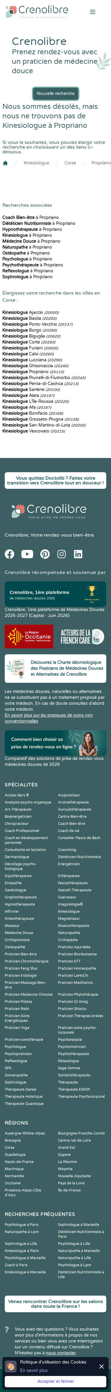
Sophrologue (15, 1082)
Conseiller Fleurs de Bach (79, 838)
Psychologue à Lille (74, 1244)
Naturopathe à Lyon (22, 1232)
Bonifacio (32, 413)
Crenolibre (16, 535)
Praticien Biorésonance (77, 954)
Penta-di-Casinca (40, 383)
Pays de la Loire (71, 1183)
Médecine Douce (19, 933)
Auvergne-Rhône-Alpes (25, 1133)
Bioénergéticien (18, 816)
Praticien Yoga (17, 1028)
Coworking (67, 850)
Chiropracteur (16, 824)
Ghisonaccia (35, 365)
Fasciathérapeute (73, 883)
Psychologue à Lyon (74, 1265)
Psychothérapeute (73, 1054)
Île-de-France (69, 1190)
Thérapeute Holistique (24, 1096)
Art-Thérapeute (18, 809)
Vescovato (33, 431)
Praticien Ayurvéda (74, 947)
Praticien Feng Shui (21, 968)
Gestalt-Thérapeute (74, 890)
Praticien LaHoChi (73, 975)
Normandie (14, 1176)
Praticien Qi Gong (73, 1002)
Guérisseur (67, 897)
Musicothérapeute (73, 926)
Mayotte (65, 1169)
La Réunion (67, 1162)
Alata (28, 395)
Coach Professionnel (22, 831)
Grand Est (66, 1148)
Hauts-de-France (19, 1162)
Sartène (31, 389)
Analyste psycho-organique (28, 802)
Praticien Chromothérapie (27, 961)
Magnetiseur (69, 919)
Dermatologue (17, 857)
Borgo (29, 330)
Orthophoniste (17, 940)
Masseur (12, 926)
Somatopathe (16, 1075)
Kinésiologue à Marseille (25, 1272)
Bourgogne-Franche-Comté (81, 1133)
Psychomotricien (72, 1047)
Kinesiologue (36, 163)
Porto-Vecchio (37, 324)
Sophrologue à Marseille (78, 1225)
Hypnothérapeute (20, 904)
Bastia (29, 318)
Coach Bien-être (71, 824)
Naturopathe (69, 933)
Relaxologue (68, 1061)
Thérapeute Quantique (24, 1104)
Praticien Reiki (17, 1009)
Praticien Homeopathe (77, 968)
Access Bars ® (17, 795)
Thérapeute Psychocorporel (81, 1096)
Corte (28, 342)
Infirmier (12, 911)
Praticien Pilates (18, 1002)
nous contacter (61, 1353)
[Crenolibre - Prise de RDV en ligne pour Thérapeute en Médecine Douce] (37, 12)
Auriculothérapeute (74, 809)
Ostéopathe (15, 947)
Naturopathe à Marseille (79, 1251)
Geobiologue (15, 890)
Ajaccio (30, 312)
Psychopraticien (18, 1054)
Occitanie (13, 1183)
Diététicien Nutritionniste (79, 857)
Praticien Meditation (75, 983)
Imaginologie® (70, 904)
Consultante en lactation (25, 850)
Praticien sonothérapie (24, 1040)
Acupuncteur (69, 795)
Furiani (30, 348)
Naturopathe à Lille (74, 1258)
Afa (26, 407)
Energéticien (69, 864)
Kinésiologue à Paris (22, 1251)
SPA (8, 1068)
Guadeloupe (15, 1155)
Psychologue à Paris (21, 1225)
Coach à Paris (16, 1265)
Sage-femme (69, 1068)
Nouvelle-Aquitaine (74, 1176)
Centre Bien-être (72, 816)
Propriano (101, 163)
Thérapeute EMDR (74, 1089)
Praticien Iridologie (21, 975)
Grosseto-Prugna (40, 419)
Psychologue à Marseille (25, 1258)
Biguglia (31, 336)
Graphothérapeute (21, 897)
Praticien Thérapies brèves (80, 1016)
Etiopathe (13, 883)
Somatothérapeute (74, 1075)
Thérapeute (68, 1082)
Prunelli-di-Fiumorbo (44, 377)
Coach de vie (68, 831)
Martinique (14, 1169)
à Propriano (30, 217)
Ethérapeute (69, 876)
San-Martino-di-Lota (44, 425)
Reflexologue (16, 1061)
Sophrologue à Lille (21, 1244)
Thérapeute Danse (20, 1089)
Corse (70, 163)
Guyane (64, 1155)
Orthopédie (68, 940)
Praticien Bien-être (21, 954)
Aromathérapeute (73, 802)
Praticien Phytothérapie (78, 994)
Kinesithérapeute (19, 919)
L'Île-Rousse (35, 401)
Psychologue (15, 1047)
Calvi (28, 354)
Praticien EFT (69, 961)
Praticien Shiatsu (72, 1009)
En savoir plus (34, 1370)
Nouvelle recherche (56, 93)
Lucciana (32, 359)
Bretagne (13, 1140)
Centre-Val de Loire (74, 1140)
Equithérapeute (18, 876)
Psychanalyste (70, 1040)
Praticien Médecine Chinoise (29, 994)
